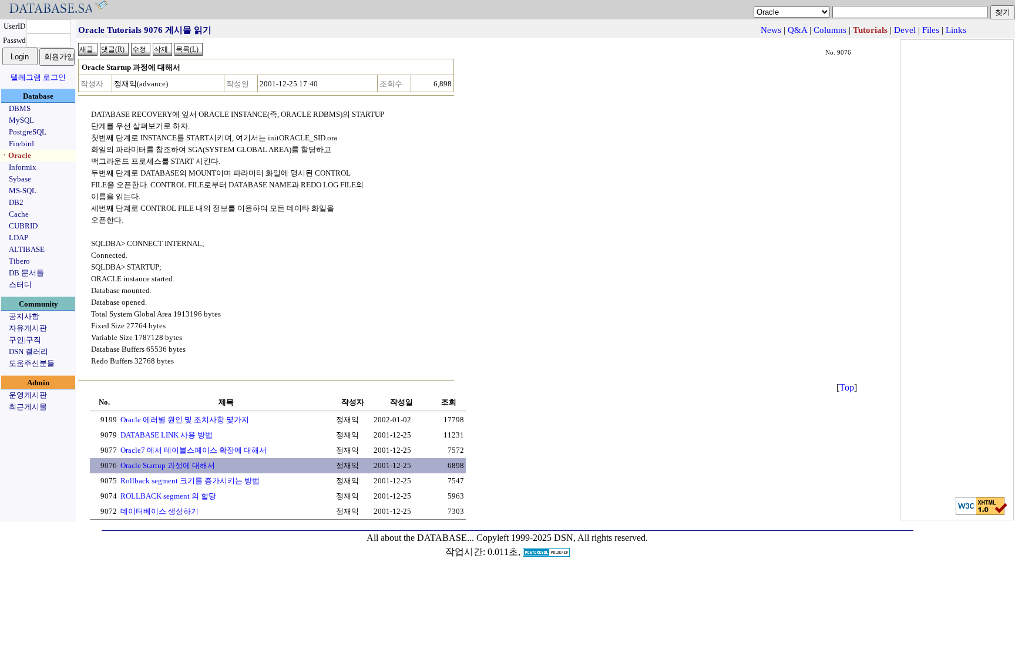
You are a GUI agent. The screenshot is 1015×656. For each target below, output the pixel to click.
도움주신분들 (32, 363)
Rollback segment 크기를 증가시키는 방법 (190, 480)
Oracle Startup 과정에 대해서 (167, 465)
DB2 (16, 202)
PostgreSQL (27, 131)
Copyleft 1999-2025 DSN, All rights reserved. (562, 538)
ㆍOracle (16, 155)
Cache (19, 214)
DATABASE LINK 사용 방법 (166, 434)
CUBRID (23, 225)
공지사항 (24, 316)
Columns (830, 30)
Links (956, 30)
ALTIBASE (27, 249)
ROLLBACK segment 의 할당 (168, 496)
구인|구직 (25, 339)
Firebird (21, 143)
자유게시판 (28, 328)
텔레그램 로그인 (38, 77)
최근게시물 (28, 406)
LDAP (18, 237)
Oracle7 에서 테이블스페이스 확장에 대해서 (193, 450)
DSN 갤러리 (28, 351)
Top (846, 387)
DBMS (20, 108)
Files (930, 30)
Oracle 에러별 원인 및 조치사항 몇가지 (184, 419)
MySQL (21, 120)
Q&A (797, 30)
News (771, 30)
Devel (905, 30)
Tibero (19, 261)
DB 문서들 (26, 272)
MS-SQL (22, 190)
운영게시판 (28, 395)
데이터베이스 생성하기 (159, 511)
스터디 (20, 284)
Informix (22, 167)
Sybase (20, 178)
